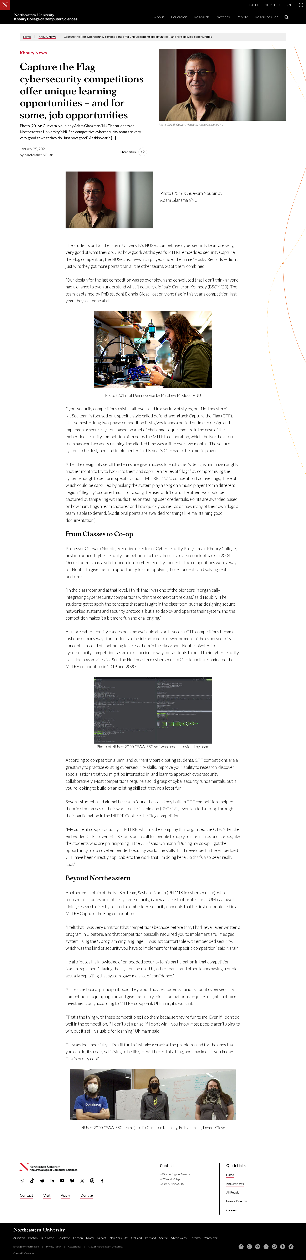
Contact (26, 1195)
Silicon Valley (179, 1238)
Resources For (266, 17)
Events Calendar (237, 1201)
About (159, 17)
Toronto (195, 1238)
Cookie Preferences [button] (23, 1253)
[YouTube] (257, 1246)
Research (201, 17)
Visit (47, 1195)
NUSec (151, 245)
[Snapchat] (282, 1246)
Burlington (47, 1238)
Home (27, 36)
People (242, 17)
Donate (86, 1195)
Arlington (19, 1238)
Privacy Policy (53, 1246)
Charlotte (64, 1238)
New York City (119, 1238)
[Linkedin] (266, 1246)
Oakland (136, 1238)
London (78, 1238)
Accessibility (74, 1246)
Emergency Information (26, 1246)
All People (232, 1192)
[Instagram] (274, 1246)
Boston (33, 1238)
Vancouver (211, 1238)
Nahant (101, 1238)
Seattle (163, 1238)
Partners (223, 17)
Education (179, 17)
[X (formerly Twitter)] (249, 1246)
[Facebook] (241, 1246)
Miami (90, 1238)
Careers (231, 1210)
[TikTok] (291, 1246)
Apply (65, 1195)
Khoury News (47, 36)
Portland (150, 1238)
